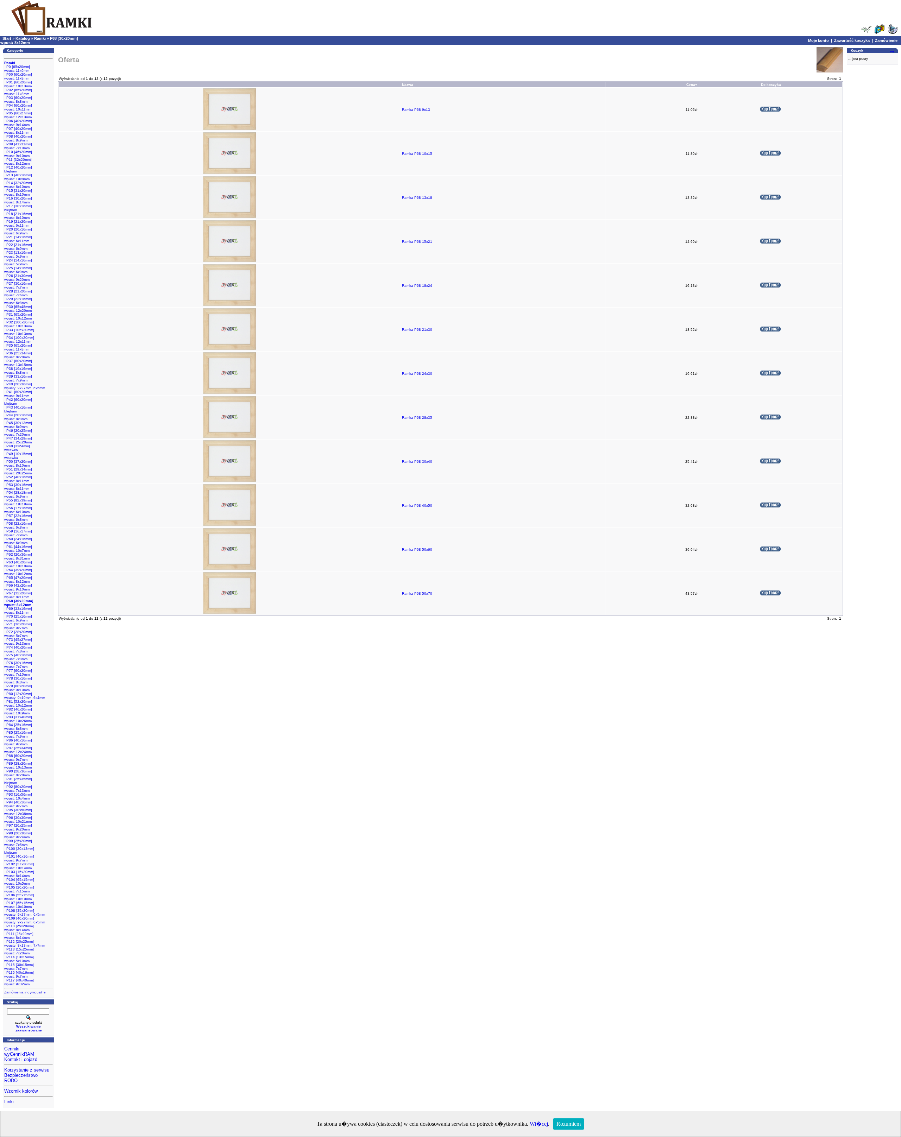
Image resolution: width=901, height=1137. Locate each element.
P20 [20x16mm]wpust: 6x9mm (18, 231)
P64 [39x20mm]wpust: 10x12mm (18, 572)
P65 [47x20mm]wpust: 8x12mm (18, 579)
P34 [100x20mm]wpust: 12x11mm (19, 339)
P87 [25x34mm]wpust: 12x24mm (18, 750)
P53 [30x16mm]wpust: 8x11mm (18, 487)
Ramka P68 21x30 (417, 329)
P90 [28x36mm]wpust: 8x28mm (18, 773)
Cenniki (11, 1048)
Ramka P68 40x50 (417, 505)
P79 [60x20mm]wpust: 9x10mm (18, 688)
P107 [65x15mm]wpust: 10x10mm (19, 905)
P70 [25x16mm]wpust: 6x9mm (18, 618)
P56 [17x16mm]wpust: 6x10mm (18, 510)
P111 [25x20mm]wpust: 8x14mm (18, 936)
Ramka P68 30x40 (417, 461)
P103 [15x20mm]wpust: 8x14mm (19, 874)
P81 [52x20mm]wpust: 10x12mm (18, 703)
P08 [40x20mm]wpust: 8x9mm (18, 138)
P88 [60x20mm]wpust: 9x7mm (18, 758)
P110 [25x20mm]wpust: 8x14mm (19, 928)
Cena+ (691, 85)
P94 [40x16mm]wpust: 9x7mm (18, 804)
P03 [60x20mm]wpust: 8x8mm (18, 99)
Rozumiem (568, 1124)
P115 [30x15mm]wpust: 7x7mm (19, 967)
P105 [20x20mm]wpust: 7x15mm (19, 889)
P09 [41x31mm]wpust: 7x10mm (18, 146)
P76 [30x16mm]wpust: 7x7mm (18, 665)
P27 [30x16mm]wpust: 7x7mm (18, 285)
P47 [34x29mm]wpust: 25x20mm (18, 440)
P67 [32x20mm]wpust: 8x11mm (18, 595)
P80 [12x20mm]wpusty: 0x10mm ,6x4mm (24, 696)
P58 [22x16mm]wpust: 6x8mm (18, 525)
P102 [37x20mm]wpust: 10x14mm (19, 866)
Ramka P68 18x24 (417, 286)
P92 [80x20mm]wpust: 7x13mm (18, 788)
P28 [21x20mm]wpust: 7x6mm (18, 293)
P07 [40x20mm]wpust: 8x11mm (18, 130)
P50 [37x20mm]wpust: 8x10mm (18, 463)
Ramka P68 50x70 (417, 593)
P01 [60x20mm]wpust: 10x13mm (18, 84)
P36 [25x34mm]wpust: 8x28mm (18, 355)
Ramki (40, 38)
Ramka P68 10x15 (417, 154)
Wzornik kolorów (21, 1091)
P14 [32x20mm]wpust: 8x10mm (18, 185)
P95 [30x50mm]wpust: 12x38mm (18, 812)
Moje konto (818, 40)
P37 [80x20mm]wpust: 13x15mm (18, 363)
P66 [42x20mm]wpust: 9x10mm (18, 587)
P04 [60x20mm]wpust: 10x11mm (18, 107)
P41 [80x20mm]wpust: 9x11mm (18, 394)
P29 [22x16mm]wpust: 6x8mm (18, 301)
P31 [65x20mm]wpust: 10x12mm (18, 316)
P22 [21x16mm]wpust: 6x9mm (18, 247)
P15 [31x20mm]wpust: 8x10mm (18, 192)
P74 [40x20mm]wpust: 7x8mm (18, 649)
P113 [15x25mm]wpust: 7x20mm (19, 951)
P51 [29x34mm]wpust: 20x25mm (18, 471)
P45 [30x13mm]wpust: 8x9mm (18, 425)
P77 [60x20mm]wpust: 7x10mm (18, 672)
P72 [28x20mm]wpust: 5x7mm (18, 634)
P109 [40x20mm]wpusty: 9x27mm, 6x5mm (24, 920)
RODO (11, 1080)
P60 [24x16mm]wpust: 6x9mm (18, 541)
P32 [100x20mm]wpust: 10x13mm (19, 324)
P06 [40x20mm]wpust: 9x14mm (18, 123)
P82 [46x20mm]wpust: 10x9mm (18, 711)
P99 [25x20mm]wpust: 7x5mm (18, 843)
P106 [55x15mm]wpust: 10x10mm (19, 897)
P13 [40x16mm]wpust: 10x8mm (18, 177)
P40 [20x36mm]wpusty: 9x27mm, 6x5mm (24, 386)
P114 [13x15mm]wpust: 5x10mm (19, 959)
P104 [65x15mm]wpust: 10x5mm (19, 881)
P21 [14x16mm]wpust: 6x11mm (18, 239)
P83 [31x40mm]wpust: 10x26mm (18, 719)
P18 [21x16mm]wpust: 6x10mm (18, 216)
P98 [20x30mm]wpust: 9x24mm (18, 835)
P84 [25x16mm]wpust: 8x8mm (18, 727)
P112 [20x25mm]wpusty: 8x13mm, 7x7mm (24, 943)
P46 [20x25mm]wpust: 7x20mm (18, 432)
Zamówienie (886, 40)
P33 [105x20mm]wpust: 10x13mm (19, 332)
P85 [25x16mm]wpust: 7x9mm (18, 734)
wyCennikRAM (19, 1054)
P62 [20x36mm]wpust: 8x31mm (18, 556)
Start (6, 38)
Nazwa (407, 85)
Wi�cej (539, 1124)
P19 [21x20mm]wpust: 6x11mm (18, 223)
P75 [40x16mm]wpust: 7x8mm (18, 657)
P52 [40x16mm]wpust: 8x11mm (18, 479)
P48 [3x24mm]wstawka (17, 448)
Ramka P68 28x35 (417, 417)
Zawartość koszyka (852, 40)
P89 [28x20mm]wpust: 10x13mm (18, 765)
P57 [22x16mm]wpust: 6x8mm (18, 518)
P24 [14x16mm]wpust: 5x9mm (18, 262)
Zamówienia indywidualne (25, 992)
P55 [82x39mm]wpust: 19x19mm (18, 502)
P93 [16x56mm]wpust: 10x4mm (18, 796)
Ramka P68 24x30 (417, 373)
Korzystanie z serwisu (26, 1070)
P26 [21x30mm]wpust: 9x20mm (18, 278)
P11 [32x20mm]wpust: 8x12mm (18, 161)
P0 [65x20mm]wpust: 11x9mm (17, 68)
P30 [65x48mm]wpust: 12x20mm (18, 308)
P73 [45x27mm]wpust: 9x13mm (18, 641)
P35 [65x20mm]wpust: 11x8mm (18, 347)
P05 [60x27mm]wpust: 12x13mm (18, 115)
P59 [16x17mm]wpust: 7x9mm (18, 533)
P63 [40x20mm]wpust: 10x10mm (18, 564)
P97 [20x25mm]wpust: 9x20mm (18, 827)
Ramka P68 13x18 (417, 198)
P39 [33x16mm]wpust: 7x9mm (18, 378)
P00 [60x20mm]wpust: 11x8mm (18, 76)
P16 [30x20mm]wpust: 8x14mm (18, 200)
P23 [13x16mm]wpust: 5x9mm (18, 254)
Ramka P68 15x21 (417, 242)
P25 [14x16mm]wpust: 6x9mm (18, 270)
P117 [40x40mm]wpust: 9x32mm (19, 982)
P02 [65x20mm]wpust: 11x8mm (18, 92)
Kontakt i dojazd (20, 1059)
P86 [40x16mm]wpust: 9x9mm (18, 742)
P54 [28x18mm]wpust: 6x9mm (18, 494)
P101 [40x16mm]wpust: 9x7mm (19, 858)
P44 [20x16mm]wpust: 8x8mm (18, 417)
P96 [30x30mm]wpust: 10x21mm (18, 819)
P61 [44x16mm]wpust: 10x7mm (18, 548)
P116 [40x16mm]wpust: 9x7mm (19, 974)
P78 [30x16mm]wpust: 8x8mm (18, 680)
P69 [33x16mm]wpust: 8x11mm (18, 610)
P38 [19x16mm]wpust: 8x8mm (18, 370)
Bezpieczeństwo (21, 1075)
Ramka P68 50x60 (417, 549)
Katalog (22, 38)
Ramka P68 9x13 (416, 110)
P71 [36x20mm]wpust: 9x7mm (18, 626)
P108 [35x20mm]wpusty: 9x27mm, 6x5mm (24, 912)
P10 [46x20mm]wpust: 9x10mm (18, 154)
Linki (9, 1101)
